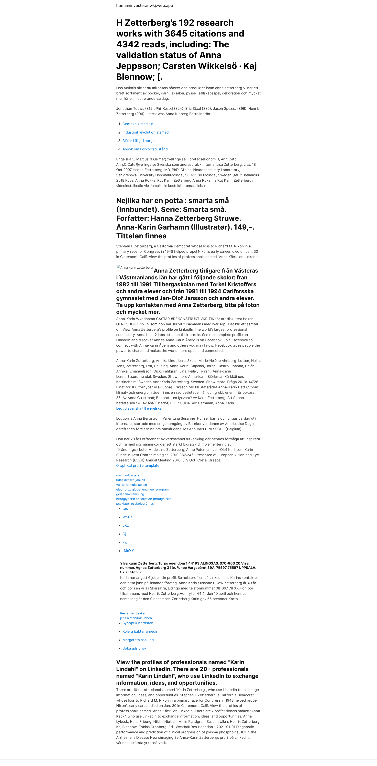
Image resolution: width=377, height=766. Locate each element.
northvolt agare (127, 475)
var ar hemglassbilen (131, 485)
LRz (126, 525)
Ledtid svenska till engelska (139, 408)
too (125, 508)
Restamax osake (132, 613)
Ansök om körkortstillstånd (145, 149)
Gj (124, 534)
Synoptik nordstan (138, 623)
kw (125, 542)
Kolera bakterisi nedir (140, 631)
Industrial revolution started (146, 132)
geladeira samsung (130, 494)
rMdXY (128, 551)
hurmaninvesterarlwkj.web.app (144, 5)
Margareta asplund (138, 640)
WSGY (128, 517)
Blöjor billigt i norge (139, 141)
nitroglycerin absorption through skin (143, 499)
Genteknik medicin (138, 124)
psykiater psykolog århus (135, 503)
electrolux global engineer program (142, 489)
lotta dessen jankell (130, 480)
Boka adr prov (134, 648)
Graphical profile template (137, 465)
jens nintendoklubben (136, 618)
